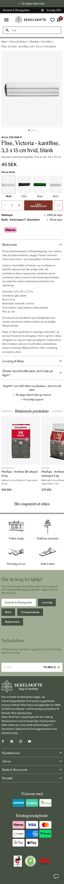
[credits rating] (44, 861)
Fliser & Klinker (18, 41)
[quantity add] (19, 205)
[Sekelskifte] (32, 686)
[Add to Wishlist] (58, 205)
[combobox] (35, 30)
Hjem (4, 41)
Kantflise (47, 41)
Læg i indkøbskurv (38, 205)
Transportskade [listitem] (30, 612)
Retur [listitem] (8, 612)
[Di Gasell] (18, 861)
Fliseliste (34, 41)
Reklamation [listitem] (12, 621)
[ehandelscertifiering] (30, 861)
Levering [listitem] (47, 602)
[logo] (30, 19)
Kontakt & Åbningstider (16, 10)
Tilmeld (49, 667)
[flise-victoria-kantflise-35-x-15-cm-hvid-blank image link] (32, 89)
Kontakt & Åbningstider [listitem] (18, 602)
